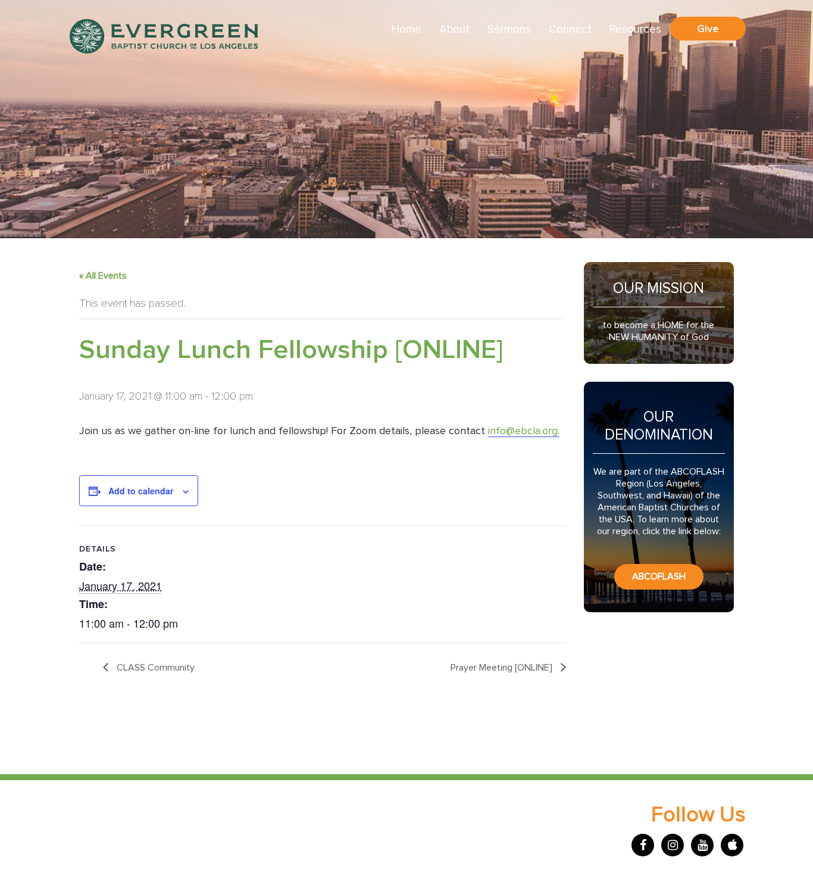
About (454, 29)
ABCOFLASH (659, 576)
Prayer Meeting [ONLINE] (503, 667)
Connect (570, 29)
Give (708, 28)
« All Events (103, 276)
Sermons (509, 29)
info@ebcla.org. (523, 431)
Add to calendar (140, 491)
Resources (635, 29)
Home (406, 29)
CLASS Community (154, 667)
